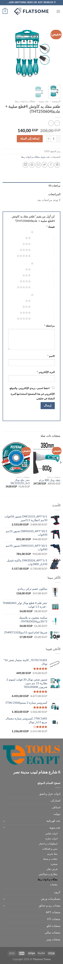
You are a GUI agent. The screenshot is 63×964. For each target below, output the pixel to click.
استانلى (56, 807)
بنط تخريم (52, 854)
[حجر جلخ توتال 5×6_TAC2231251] (16, 458)
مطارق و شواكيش (48, 874)
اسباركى (55, 800)
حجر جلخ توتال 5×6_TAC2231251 (20, 482)
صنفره (54, 864)
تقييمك (50, 226)
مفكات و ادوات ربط (25, 101)
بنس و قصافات (50, 848)
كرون (57, 892)
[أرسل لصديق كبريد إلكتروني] (38, 165)
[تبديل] (4, 821)
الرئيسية (56, 101)
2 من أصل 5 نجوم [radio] (42, 238)
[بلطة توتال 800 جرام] (46, 458)
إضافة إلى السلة (29, 138)
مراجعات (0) (54, 186)
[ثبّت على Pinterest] (32, 165)
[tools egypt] (31, 11)
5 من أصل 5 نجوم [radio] (42, 255)
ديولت (56, 814)
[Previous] (55, 53)
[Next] (5, 53)
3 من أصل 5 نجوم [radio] (42, 243)
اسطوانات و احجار (48, 843)
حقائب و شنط (50, 859)
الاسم (51, 356)
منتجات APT (53, 912)
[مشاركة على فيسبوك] (51, 165)
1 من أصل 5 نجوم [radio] (45, 232)
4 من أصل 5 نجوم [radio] (42, 249)
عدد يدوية (43, 101)
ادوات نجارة (52, 838)
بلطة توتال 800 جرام (49, 480)
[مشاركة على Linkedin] (26, 165)
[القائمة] (58, 11)
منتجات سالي (52, 932)
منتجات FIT (53, 919)
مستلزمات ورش (50, 898)
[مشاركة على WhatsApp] (57, 165)
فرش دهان (52, 869)
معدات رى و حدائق (49, 905)
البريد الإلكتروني (46, 372)
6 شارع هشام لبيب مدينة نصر (36, 772)
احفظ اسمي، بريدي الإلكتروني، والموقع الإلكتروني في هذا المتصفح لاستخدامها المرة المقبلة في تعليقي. (32, 393)
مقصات (54, 884)
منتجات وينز (53, 939)
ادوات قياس (51, 833)
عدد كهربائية (53, 820)
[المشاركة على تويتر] (44, 165)
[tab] (31, 185)
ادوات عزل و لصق (49, 793)
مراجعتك (49, 325)
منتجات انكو (53, 926)
